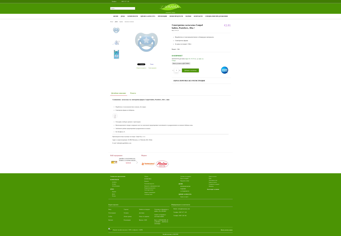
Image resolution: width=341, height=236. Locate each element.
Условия (126, 213)
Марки (188, 16)
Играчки (146, 181)
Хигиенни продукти (149, 183)
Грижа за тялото (213, 182)
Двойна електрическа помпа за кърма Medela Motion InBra (128, 159)
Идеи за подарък (184, 178)
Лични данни (128, 216)
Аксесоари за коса (148, 190)
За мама (114, 184)
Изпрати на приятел (141, 68)
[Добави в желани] (229, 60)
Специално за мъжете (214, 184)
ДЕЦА (123, 16)
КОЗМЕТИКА (147, 178)
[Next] (136, 162)
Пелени (114, 196)
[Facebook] (224, 1)
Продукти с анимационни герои (152, 186)
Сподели (142, 64)
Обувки (146, 176)
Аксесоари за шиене (213, 189)
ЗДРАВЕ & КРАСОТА (147, 16)
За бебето (114, 182)
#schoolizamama (116, 186)
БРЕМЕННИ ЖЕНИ (185, 186)
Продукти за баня (184, 180)
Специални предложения (216, 16)
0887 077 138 (125, 1)
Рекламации (127, 220)
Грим (210, 178)
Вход (109, 209)
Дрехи (113, 194)
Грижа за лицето (184, 196)
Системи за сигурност (185, 176)
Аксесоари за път (213, 180)
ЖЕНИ (115, 16)
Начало (111, 21)
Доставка (141, 213)
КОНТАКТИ (198, 16)
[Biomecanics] (148, 164)
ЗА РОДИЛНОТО (184, 191)
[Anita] (162, 164)
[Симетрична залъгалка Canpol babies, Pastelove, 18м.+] (146, 60)
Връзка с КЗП (143, 220)
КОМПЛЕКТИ (133, 16)
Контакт (110, 220)
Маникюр (211, 186)
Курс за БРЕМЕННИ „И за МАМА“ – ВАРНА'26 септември (161, 221)
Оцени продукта (152, 68)
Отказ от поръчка (144, 216)
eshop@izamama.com (184, 209)
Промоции (162, 16)
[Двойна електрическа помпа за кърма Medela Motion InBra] (114, 162)
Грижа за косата (212, 176)
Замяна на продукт (144, 209)
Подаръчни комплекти (149, 188)
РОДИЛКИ (183, 188)
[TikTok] (230, 1)
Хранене (121, 21)
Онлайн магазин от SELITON (170, 234)
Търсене (126, 209)
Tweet (151, 64)
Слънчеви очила (148, 194)
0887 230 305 (183, 215)
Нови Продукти (176, 16)
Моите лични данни (227, 230)
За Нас (110, 216)
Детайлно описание (118, 93)
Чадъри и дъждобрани (149, 192)
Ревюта (133, 93)
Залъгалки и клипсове (129, 21)
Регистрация (112, 213)
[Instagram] (227, 1)
